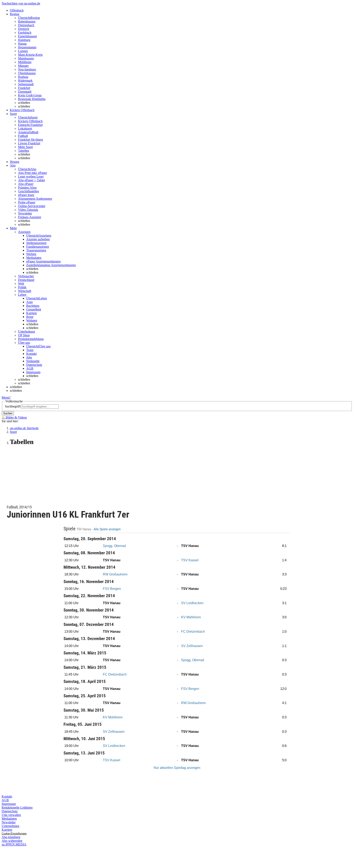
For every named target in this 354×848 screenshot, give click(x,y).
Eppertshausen (27, 36)
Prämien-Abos (27, 187)
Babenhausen (26, 21)
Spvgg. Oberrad (114, 546)
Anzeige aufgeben (38, 239)
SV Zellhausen (192, 646)
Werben (31, 254)
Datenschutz (34, 364)
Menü (5, 397)
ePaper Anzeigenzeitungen (43, 261)
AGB (29, 368)
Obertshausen (27, 73)
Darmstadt (24, 91)
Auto (29, 302)
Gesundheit (33, 309)
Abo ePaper (25, 184)
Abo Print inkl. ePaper (32, 173)
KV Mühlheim (191, 617)
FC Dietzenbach (193, 631)
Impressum (33, 372)
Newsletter (25, 213)
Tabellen (23, 150)
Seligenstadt (26, 84)
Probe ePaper (26, 202)
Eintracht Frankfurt (30, 125)
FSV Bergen (112, 588)
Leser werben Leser (31, 176)
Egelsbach (24, 32)
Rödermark (25, 80)
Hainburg (24, 40)
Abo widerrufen (12, 840)
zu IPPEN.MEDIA (14, 844)
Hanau (22, 43)
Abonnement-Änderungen (35, 198)
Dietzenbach (26, 25)
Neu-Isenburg (27, 69)
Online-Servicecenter (31, 206)
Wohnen (31, 320)
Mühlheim (24, 62)
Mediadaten (33, 257)
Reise (29, 316)
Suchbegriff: (13, 406)
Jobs (29, 357)
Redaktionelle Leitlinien (17, 807)
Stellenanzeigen (36, 243)
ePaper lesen (26, 195)
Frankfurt (24, 88)
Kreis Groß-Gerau (30, 95)
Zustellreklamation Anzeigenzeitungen (51, 265)
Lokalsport (25, 128)
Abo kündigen (11, 837)
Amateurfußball (28, 132)
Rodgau (23, 77)
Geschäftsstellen (28, 191)
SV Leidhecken (192, 603)
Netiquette (33, 361)
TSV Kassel (190, 560)
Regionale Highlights (31, 99)
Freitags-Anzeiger (29, 217)
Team (29, 350)
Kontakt (31, 353)
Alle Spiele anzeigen (107, 529)
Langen (23, 51)
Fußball (23, 136)
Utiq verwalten (11, 815)
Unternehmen (10, 826)
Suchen (7, 413)
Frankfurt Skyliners (30, 139)
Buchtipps (32, 305)
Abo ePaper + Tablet (31, 180)
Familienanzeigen (37, 246)
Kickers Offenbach (30, 121)
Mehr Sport (25, 147)
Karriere (31, 313)
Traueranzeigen (36, 250)
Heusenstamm (27, 47)
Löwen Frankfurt (29, 143)
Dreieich (23, 29)
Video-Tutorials (28, 209)
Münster (23, 65)
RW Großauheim (115, 574)
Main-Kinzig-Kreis (30, 54)
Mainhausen (26, 58)
